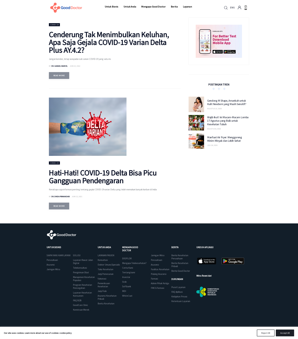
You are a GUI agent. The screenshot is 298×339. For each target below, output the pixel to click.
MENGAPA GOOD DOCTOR (130, 249)
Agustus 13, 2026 (214, 108)
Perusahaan (52, 260)
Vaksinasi (102, 278)
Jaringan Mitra (53, 269)
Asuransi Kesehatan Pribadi (107, 297)
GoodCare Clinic (80, 305)
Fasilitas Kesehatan (160, 269)
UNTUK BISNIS (54, 247)
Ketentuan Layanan (180, 301)
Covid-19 (54, 24)
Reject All (265, 333)
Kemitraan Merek (81, 309)
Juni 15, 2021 (77, 196)
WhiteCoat (127, 295)
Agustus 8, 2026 (214, 128)
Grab (124, 281)
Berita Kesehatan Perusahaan (179, 257)
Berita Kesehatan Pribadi (179, 265)
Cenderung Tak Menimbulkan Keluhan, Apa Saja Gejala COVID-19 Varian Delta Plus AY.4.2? (109, 42)
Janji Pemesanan (106, 274)
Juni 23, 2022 (75, 66)
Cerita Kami (127, 267)
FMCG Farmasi (157, 287)
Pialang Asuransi (158, 274)
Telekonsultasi (80, 267)
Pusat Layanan (178, 287)
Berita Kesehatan (106, 303)
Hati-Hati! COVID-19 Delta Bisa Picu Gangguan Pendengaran (103, 176)
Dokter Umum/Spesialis (109, 264)
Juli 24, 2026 (212, 145)
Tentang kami (128, 272)
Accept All (285, 333)
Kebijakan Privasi (179, 296)
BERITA (174, 247)
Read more (59, 75)
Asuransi (51, 264)
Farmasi (154, 278)
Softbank (126, 286)
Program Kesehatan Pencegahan (82, 286)
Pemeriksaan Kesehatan (104, 285)
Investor (126, 277)
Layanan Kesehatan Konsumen (82, 294)
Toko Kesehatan (105, 269)
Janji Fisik (102, 291)
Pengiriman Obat (81, 272)
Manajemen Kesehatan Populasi (84, 279)
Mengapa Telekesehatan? (134, 263)
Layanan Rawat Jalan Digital (83, 262)
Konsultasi (103, 260)
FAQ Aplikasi (177, 291)
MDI (124, 291)
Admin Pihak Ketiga (160, 283)
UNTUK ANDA (104, 247)
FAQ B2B (77, 300)
